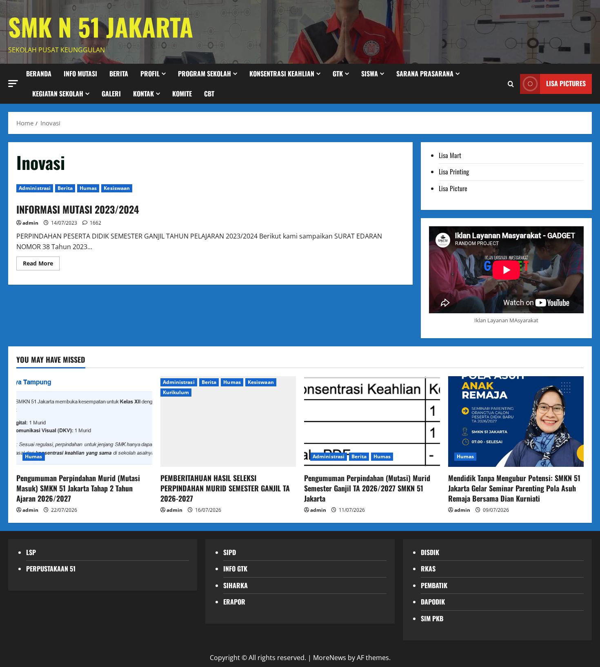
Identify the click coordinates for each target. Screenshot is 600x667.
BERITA (118, 73)
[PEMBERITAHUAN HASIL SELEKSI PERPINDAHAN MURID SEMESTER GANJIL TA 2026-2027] (228, 421)
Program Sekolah (204, 73)
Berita (65, 188)
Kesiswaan (117, 188)
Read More (41, 264)
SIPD (229, 552)
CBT (209, 93)
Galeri (111, 93)
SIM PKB (432, 618)
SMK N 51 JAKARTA (100, 26)
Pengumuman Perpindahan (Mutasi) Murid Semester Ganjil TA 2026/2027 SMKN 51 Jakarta (367, 488)
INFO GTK (235, 568)
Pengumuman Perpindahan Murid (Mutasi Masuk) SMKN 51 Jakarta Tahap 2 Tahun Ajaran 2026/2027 (78, 488)
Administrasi (35, 188)
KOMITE (182, 93)
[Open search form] (511, 83)
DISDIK (430, 552)
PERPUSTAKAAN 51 (51, 568)
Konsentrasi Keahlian (281, 73)
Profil (150, 73)
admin (30, 222)
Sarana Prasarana (424, 73)
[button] (13, 83)
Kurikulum (176, 392)
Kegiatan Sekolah (57, 93)
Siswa (369, 73)
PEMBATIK (434, 585)
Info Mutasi (80, 73)
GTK (338, 73)
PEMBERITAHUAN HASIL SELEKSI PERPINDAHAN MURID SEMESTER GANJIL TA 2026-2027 (225, 488)
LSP (31, 552)
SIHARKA (235, 585)
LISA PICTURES (566, 83)
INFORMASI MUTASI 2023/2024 (77, 209)
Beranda (38, 73)
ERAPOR (234, 602)
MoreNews (329, 657)
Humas (88, 188)
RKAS (428, 568)
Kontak (143, 93)
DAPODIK (433, 602)
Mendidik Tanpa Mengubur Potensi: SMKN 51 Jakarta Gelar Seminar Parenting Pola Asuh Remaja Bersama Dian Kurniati (514, 488)
